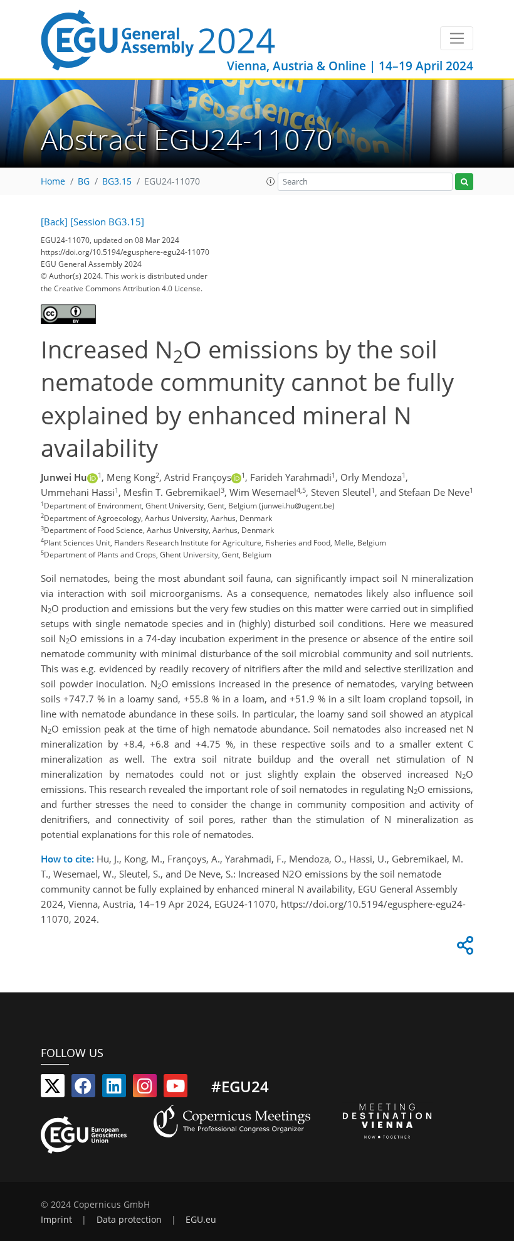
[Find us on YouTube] (175, 1088)
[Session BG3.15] (107, 221)
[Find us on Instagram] (145, 1088)
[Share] (463, 948)
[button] (270, 181)
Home (53, 181)
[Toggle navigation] (456, 38)
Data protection (129, 1219)
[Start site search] (464, 181)
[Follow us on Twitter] (53, 1088)
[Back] (54, 221)
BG (84, 181)
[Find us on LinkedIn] (114, 1088)
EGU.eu (201, 1219)
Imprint (56, 1219)
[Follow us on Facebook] (83, 1088)
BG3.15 (117, 181)
